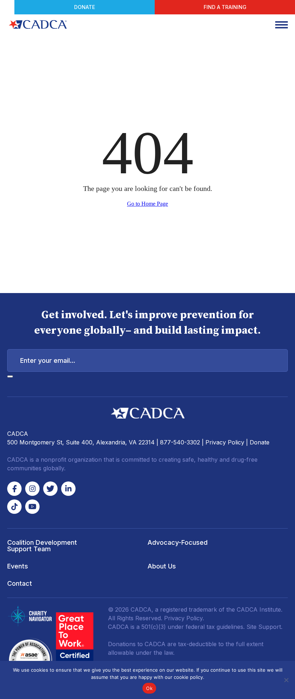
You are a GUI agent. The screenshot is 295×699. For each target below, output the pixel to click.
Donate (84, 7)
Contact (19, 583)
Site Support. (264, 626)
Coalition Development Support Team (42, 546)
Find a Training (225, 7)
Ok (149, 688)
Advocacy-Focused (178, 542)
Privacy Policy (224, 442)
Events (17, 566)
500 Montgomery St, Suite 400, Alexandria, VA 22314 (81, 442)
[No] (286, 680)
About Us (162, 566)
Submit (10, 376)
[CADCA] (37, 24)
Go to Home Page (147, 204)
